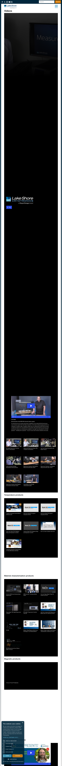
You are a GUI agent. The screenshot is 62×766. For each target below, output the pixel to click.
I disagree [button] (17, 755)
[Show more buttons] (49, 417)
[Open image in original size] (10, 6)
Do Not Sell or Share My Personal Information (13, 761)
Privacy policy (6, 735)
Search (58, 1)
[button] (56, 6)
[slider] (31, 417)
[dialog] (13, 742)
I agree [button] (7, 755)
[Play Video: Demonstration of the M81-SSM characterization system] (31, 405)
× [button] (22, 722)
